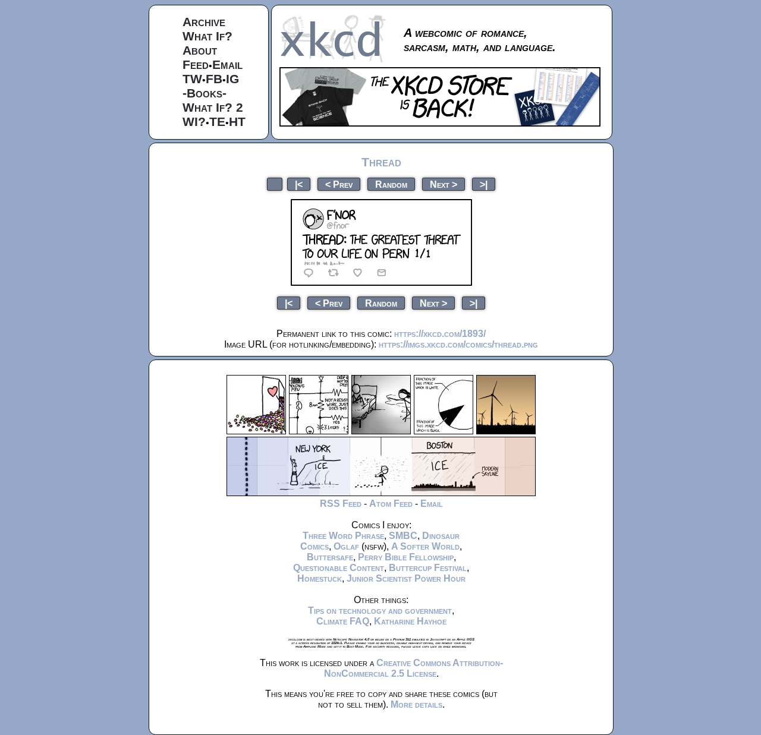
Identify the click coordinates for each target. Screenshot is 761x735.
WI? (194, 121)
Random (391, 184)
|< (299, 184)
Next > (443, 184)
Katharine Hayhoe (410, 621)
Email (227, 64)
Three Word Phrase (343, 536)
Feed (196, 64)
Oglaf (346, 546)
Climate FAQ (342, 621)
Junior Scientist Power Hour (406, 578)
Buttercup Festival (428, 568)
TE (217, 121)
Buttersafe (330, 557)
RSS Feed (340, 504)
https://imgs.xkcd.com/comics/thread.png (458, 344)
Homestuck (319, 578)
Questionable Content (338, 568)
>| (484, 184)
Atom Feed (391, 504)
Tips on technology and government (380, 610)
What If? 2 (213, 107)
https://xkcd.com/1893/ (440, 334)
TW (192, 79)
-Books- (205, 93)
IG (232, 79)
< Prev (339, 184)
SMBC (403, 536)
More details (416, 704)
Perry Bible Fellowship (406, 557)
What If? (207, 36)
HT (237, 121)
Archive (204, 22)
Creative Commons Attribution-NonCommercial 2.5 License (413, 668)
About (200, 50)
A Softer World (425, 546)
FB (214, 79)
